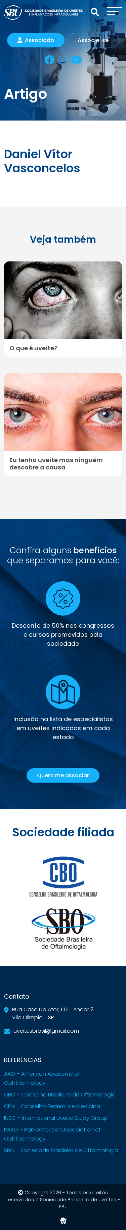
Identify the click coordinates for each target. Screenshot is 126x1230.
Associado (39, 40)
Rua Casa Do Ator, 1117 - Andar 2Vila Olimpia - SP (52, 1013)
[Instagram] (62, 61)
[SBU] (43, 12)
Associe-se (93, 40)
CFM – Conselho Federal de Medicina (52, 1106)
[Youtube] (76, 61)
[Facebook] (49, 61)
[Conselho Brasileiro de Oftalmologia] (63, 876)
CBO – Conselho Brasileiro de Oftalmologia (60, 1094)
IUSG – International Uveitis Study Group (56, 1118)
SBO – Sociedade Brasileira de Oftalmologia (61, 1150)
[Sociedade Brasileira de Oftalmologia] (63, 929)
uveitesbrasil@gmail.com (46, 1031)
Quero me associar (63, 775)
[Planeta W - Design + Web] (63, 1220)
